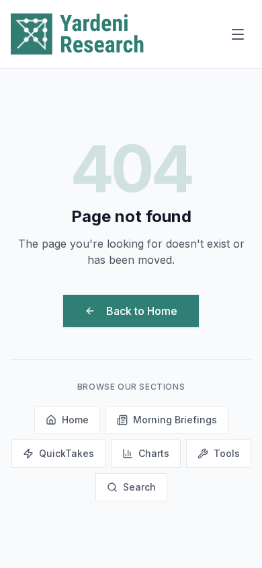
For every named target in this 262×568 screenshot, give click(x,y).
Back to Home (141, 311)
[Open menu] (237, 34)
